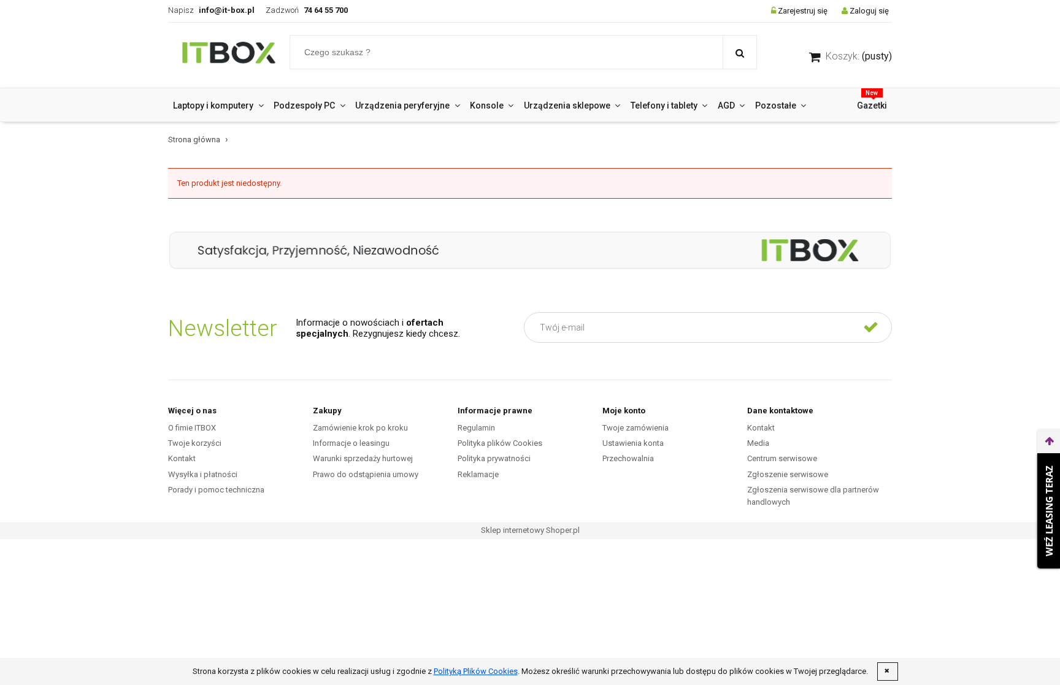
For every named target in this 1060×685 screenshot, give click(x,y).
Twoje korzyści (194, 443)
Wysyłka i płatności (202, 474)
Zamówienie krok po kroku (360, 427)
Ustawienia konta (633, 443)
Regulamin (476, 427)
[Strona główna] (229, 55)
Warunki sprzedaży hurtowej (363, 458)
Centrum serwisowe (782, 458)
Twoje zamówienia (635, 427)
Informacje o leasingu (351, 443)
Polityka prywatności (494, 458)
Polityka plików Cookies (500, 443)
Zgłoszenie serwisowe (787, 474)
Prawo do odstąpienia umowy (365, 474)
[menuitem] (218, 105)
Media (758, 443)
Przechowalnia (628, 458)
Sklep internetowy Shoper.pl (530, 530)
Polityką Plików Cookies (476, 671)
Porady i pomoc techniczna (216, 489)
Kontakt (182, 458)
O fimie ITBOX (192, 427)
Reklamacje (478, 474)
